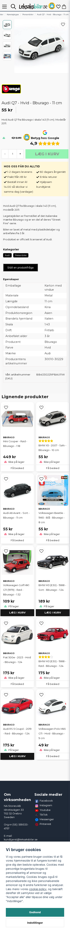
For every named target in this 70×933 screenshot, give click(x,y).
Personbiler (27, 14)
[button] (51, 6)
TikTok (44, 814)
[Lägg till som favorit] (58, 6)
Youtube (45, 809)
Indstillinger (35, 922)
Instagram (46, 805)
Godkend (35, 912)
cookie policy (37, 889)
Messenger (47, 819)
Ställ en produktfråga (20, 267)
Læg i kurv (17, 612)
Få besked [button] (17, 468)
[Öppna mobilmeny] (4, 6)
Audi (7, 255)
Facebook (46, 800)
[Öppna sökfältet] (13, 6)
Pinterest (45, 823)
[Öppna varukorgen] (64, 6)
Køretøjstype (13, 14)
